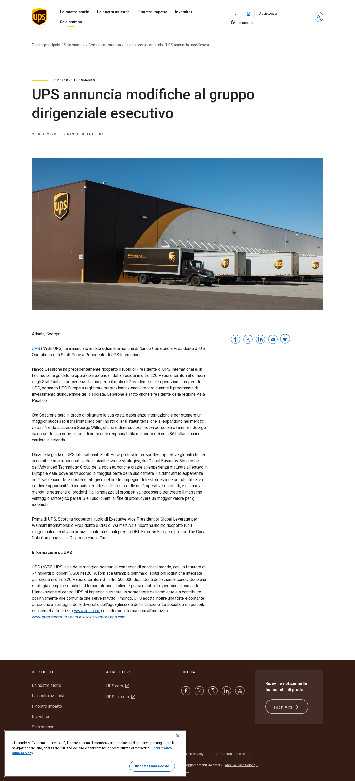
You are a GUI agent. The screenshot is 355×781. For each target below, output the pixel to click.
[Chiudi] (177, 735)
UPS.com (117, 685)
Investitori (184, 12)
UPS (36, 348)
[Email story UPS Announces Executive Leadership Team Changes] (273, 340)
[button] (319, 17)
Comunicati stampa (105, 45)
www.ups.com (86, 610)
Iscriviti (284, 707)
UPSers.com (120, 696)
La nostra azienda (113, 12)
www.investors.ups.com (104, 616)
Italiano (243, 23)
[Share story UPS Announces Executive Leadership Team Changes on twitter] (248, 340)
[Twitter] (199, 693)
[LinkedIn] (226, 693)
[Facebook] (186, 693)
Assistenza (270, 14)
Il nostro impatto (152, 12)
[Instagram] (213, 693)
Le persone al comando (144, 45)
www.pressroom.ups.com (55, 616)
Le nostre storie (74, 12)
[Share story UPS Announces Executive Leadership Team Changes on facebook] (235, 340)
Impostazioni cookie (152, 766)
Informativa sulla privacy (185, 754)
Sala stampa (71, 22)
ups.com (243, 14)
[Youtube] (240, 693)
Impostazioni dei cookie (231, 754)
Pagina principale (46, 45)
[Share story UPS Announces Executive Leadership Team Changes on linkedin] (260, 340)
